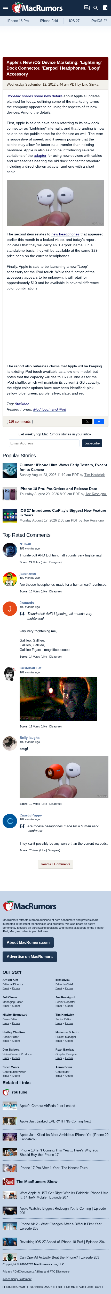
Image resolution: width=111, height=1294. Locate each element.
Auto (81, 1286)
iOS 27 (74, 21)
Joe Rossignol (96, 494)
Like (44, 562)
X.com (16, 988)
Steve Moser (11, 1067)
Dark (98, 1286)
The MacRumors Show (37, 1181)
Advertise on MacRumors (30, 956)
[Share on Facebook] (99, 421)
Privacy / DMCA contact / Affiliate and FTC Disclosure (36, 1271)
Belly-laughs (29, 738)
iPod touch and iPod (49, 409)
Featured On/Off (14, 1286)
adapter (40, 155)
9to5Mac (22, 404)
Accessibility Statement (17, 1279)
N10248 (25, 544)
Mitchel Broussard (15, 1014)
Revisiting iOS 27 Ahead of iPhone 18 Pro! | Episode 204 (62, 1242)
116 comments (20, 421)
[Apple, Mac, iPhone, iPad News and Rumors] (37, 14)
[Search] (97, 8)
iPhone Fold (49, 21)
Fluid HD (69, 1286)
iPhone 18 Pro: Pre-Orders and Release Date (58, 489)
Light (90, 1286)
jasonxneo (28, 574)
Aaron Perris (64, 1067)
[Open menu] (6, 8)
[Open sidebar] (105, 8)
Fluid (59, 1286)
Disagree (55, 562)
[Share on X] (87, 421)
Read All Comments (55, 864)
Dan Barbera (11, 1049)
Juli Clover (10, 997)
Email (6, 988)
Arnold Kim (10, 979)
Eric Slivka (90, 84)
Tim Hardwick (94, 475)
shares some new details (34, 96)
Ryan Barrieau (65, 1049)
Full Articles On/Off (40, 1286)
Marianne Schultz (67, 1032)
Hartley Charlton (14, 1032)
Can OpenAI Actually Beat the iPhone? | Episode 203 (59, 1257)
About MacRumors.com (28, 942)
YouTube (19, 1092)
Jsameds (27, 603)
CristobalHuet (30, 668)
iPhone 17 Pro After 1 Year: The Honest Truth (54, 1168)
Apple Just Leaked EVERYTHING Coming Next (55, 1121)
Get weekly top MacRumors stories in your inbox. (55, 434)
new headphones (65, 234)
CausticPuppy (31, 815)
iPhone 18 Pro (18, 21)
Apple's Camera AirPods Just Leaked (47, 1106)
